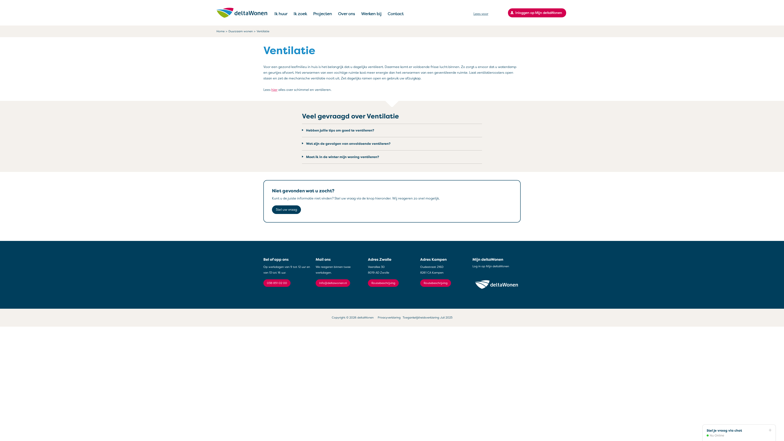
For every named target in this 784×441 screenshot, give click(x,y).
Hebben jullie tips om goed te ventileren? (340, 130)
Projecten (322, 13)
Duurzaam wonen (240, 31)
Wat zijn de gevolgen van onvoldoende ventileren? (348, 144)
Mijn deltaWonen (487, 259)
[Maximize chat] (770, 430)
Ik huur (280, 13)
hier (274, 90)
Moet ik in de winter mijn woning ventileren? (342, 157)
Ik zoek (300, 13)
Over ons (346, 13)
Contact (396, 13)
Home (220, 31)
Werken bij (371, 13)
